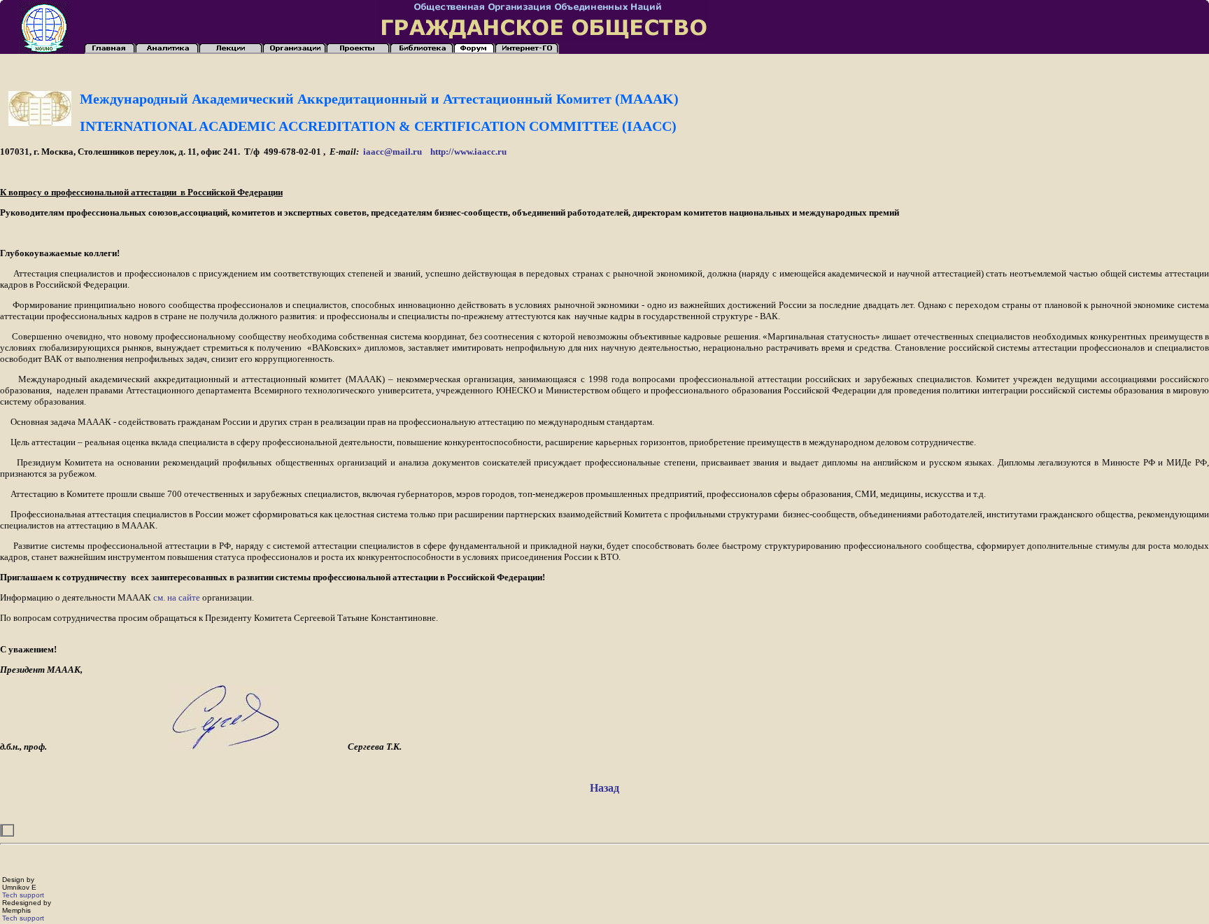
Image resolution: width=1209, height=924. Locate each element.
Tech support (23, 895)
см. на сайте (176, 597)
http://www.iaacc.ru (468, 151)
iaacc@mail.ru (392, 151)
